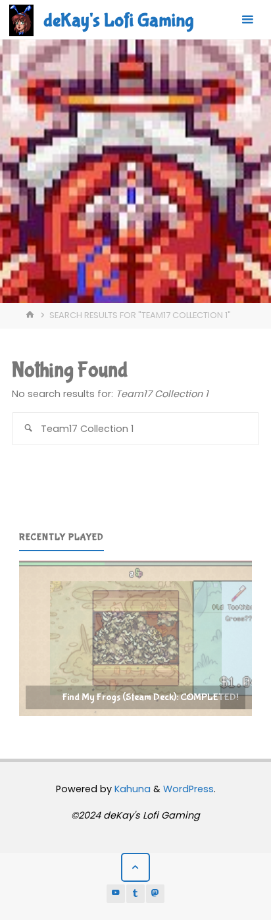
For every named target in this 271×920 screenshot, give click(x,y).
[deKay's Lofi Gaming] (21, 19)
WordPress (188, 789)
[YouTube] (116, 893)
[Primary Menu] (247, 20)
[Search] (28, 428)
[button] (135, 638)
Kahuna (131, 789)
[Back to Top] (135, 867)
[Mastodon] (155, 893)
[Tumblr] (135, 893)
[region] (135, 638)
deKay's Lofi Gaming (118, 20)
